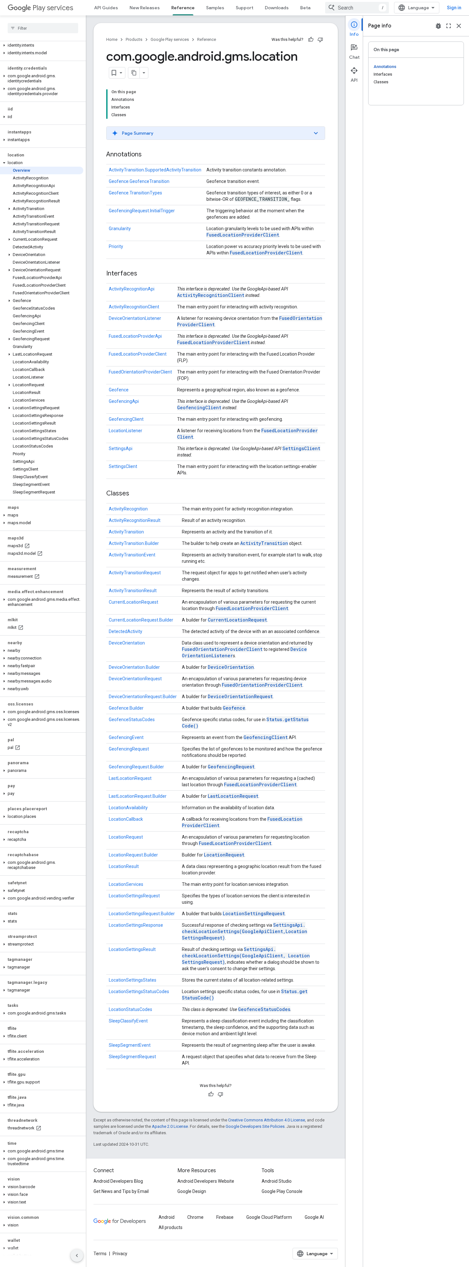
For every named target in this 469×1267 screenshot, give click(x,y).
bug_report (438, 26)
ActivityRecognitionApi (131, 288)
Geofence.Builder (126, 708)
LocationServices (126, 884)
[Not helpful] (320, 39)
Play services (53, 8)
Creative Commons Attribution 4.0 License (266, 1120)
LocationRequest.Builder (133, 854)
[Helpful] (311, 39)
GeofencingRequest (129, 748)
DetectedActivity (125, 631)
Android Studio (277, 1181)
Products (134, 39)
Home (111, 39)
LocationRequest (126, 837)
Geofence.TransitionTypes (135, 192)
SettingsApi (120, 448)
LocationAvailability (128, 807)
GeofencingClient (199, 407)
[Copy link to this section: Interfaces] (143, 274)
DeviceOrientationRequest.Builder (143, 696)
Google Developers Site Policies (255, 1126)
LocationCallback (126, 819)
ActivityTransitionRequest (135, 572)
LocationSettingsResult (132, 949)
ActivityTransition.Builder (134, 543)
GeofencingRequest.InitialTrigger (142, 210)
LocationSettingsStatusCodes (139, 991)
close (459, 26)
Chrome (195, 1217)
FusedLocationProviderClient (242, 235)
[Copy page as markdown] (134, 72)
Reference (183, 8)
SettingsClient (301, 448)
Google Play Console (282, 1191)
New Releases (145, 8)
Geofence (119, 389)
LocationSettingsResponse (136, 925)
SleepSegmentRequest (132, 1056)
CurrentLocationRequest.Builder (141, 619)
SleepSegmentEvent (130, 1045)
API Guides (106, 8)
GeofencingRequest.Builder (136, 766)
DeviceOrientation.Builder (134, 667)
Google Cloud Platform (269, 1217)
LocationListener (125, 430)
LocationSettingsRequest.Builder (142, 913)
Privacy (120, 1253)
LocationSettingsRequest (134, 895)
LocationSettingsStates (132, 980)
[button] (41, 45)
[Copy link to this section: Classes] (135, 494)
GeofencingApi (124, 401)
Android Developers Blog (118, 1181)
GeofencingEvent (126, 737)
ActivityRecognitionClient (210, 295)
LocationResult (124, 866)
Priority (116, 246)
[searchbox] (43, 28)
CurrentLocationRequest (133, 602)
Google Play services (170, 39)
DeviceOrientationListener (135, 318)
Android (167, 1217)
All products (170, 1227)
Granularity (120, 228)
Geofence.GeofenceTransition (139, 181)
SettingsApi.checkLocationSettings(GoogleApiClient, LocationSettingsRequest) (244, 931)
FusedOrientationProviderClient (140, 371)
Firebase (225, 1217)
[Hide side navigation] (77, 1255)
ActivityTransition (126, 531)
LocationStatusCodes (130, 1009)
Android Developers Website (205, 1181)
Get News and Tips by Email (121, 1191)
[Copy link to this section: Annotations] (148, 155)
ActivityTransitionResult (133, 590)
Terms (100, 1253)
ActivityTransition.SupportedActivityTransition (155, 169)
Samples (215, 8)
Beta (305, 8)
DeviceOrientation (127, 642)
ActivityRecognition (128, 508)
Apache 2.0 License (170, 1126)
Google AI (314, 1217)
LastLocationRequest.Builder (138, 796)
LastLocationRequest (130, 778)
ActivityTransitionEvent (132, 554)
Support (244, 8)
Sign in (454, 7)
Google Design (191, 1191)
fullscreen (448, 26)
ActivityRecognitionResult (134, 520)
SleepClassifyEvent (128, 1020)
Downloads (277, 8)
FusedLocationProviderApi (135, 336)
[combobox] (357, 7)
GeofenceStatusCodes (132, 719)
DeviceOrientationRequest (135, 678)
